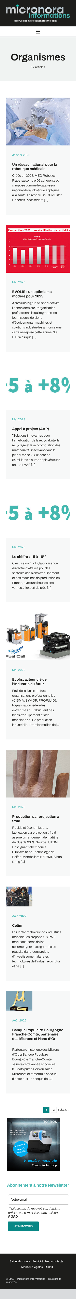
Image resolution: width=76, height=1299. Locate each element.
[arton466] (19, 992)
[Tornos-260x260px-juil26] (33, 1120)
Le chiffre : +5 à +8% (29, 557)
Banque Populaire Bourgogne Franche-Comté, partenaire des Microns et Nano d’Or (37, 1034)
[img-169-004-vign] (38, 99)
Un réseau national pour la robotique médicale (34, 167)
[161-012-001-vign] (38, 614)
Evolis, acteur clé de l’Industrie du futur (29, 681)
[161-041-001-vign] (38, 751)
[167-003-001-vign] (38, 226)
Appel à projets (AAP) (30, 429)
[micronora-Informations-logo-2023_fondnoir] (38, 6)
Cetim (17, 925)
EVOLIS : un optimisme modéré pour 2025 (32, 294)
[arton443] (19, 888)
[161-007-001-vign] (38, 363)
